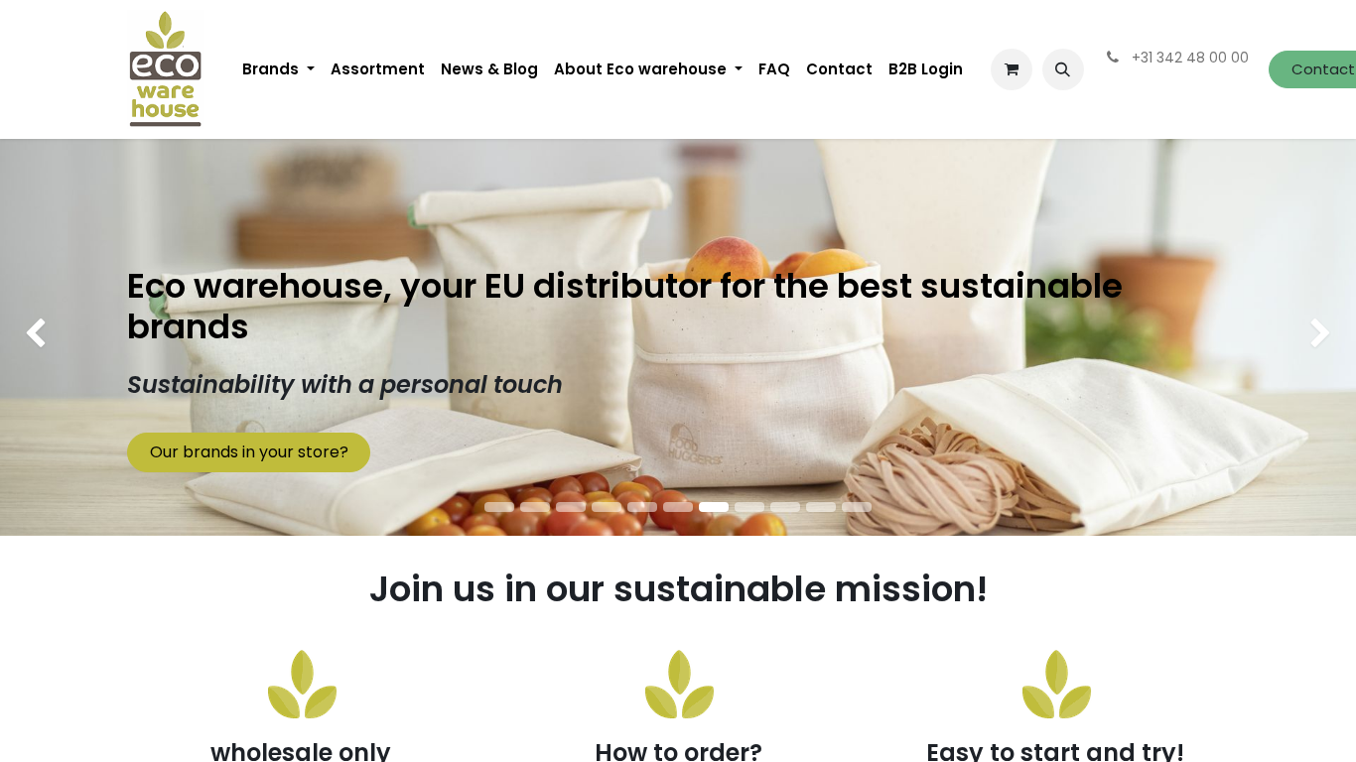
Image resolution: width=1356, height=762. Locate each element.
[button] (1063, 69)
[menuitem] (278, 69)
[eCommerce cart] (1011, 69)
